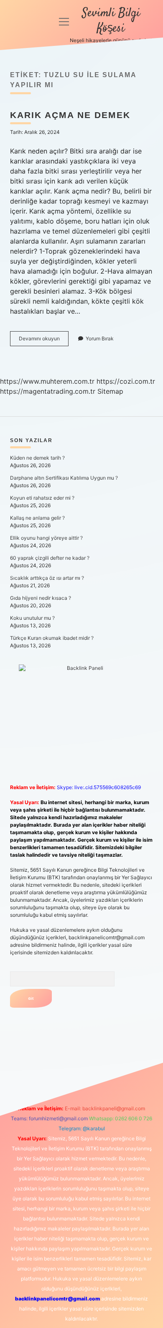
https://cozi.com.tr (126, 381)
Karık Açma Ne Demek (70, 115)
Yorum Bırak (100, 338)
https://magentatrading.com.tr (47, 391)
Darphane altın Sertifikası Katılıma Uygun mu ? (64, 478)
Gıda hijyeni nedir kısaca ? (40, 598)
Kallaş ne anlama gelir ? (37, 518)
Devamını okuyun (44, 340)
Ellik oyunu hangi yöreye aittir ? (46, 538)
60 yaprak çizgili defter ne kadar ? (49, 558)
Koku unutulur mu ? (32, 618)
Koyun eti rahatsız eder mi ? (42, 498)
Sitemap (110, 391)
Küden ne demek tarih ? (37, 458)
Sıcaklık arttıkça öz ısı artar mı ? (47, 578)
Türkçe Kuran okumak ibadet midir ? (52, 638)
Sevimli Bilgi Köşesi (111, 21)
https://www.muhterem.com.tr (47, 381)
